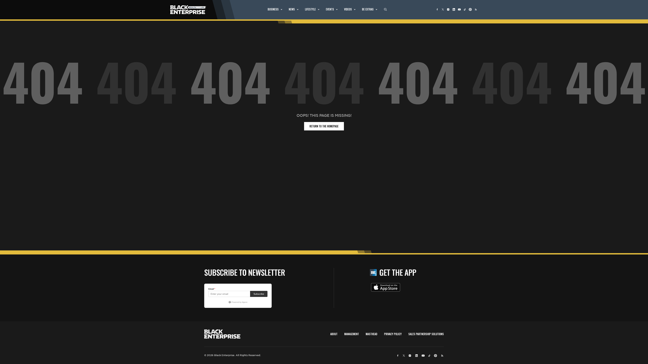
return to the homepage (324, 126)
